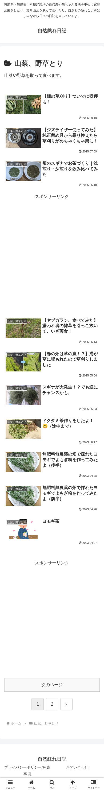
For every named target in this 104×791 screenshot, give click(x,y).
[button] (93, 685)
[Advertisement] (52, 252)
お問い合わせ (77, 767)
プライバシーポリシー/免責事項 (27, 770)
